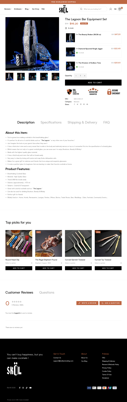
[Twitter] (77, 104)
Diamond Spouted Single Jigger (90, 49)
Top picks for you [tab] (18, 222)
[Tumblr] (84, 104)
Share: (67, 104)
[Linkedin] (80, 104)
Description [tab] (26, 122)
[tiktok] (26, 388)
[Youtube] (30, 388)
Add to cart (93, 82)
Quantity (68, 75)
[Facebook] (74, 104)
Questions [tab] (46, 292)
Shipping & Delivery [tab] (82, 122)
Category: (68, 102)
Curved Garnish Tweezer (75, 260)
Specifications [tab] (51, 122)
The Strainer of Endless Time (89, 63)
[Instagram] (23, 388)
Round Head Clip (12, 260)
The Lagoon (45, 140)
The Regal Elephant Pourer (46, 260)
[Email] (87, 104)
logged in (17, 313)
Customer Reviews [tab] (19, 292)
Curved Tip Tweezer (103, 260)
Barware (76, 101)
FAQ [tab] (106, 122)
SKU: (66, 99)
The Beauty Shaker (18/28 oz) (89, 34)
